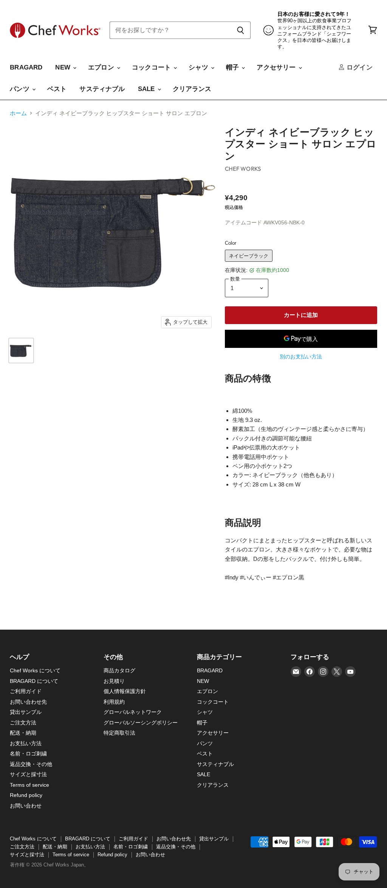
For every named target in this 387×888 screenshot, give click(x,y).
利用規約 (114, 702)
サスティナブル (102, 89)
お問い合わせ (26, 806)
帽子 (233, 67)
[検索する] (241, 30)
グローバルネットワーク (133, 712)
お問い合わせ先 (28, 702)
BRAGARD (26, 67)
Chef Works (243, 168)
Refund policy (26, 795)
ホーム (18, 113)
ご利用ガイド (26, 691)
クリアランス (192, 89)
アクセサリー (277, 67)
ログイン (359, 67)
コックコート (152, 67)
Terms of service (29, 785)
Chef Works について (35, 670)
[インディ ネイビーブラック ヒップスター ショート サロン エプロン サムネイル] (21, 350)
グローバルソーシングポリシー (141, 723)
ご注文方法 (23, 723)
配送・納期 (23, 733)
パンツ (20, 89)
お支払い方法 (26, 743)
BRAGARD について (34, 681)
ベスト (57, 89)
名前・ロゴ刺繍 (28, 754)
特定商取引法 (119, 733)
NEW (63, 67)
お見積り (114, 681)
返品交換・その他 (31, 764)
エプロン (102, 67)
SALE (147, 89)
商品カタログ (119, 670)
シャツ (199, 67)
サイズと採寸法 (28, 774)
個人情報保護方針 (125, 691)
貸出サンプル (26, 712)
